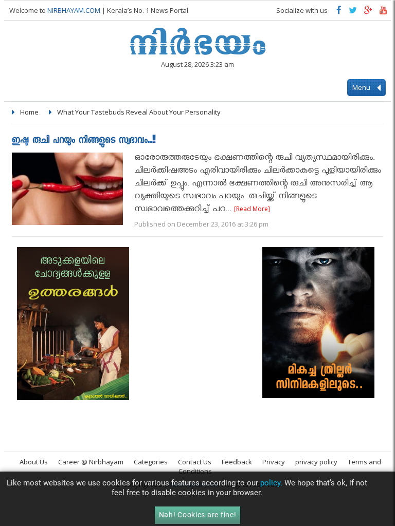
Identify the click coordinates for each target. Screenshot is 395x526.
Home (29, 112)
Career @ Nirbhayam (90, 461)
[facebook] (339, 12)
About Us (34, 461)
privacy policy (316, 461)
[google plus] (368, 12)
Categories (151, 461)
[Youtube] (383, 12)
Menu (362, 87)
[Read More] (252, 208)
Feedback (237, 461)
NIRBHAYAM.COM (73, 10)
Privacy (273, 461)
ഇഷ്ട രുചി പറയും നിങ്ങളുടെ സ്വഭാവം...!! (83, 141)
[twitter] (353, 12)
